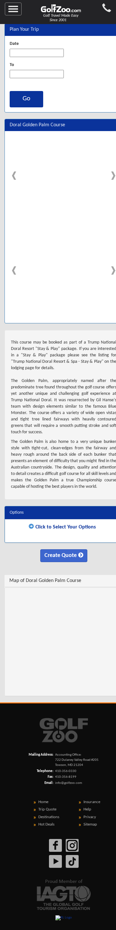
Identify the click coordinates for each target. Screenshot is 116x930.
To (12, 64)
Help (87, 809)
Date (14, 43)
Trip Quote (47, 809)
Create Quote (60, 555)
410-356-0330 (65, 771)
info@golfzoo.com (68, 783)
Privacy (89, 817)
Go (26, 98)
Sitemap (90, 824)
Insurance (91, 802)
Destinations (48, 817)
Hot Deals (46, 824)
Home (43, 802)
